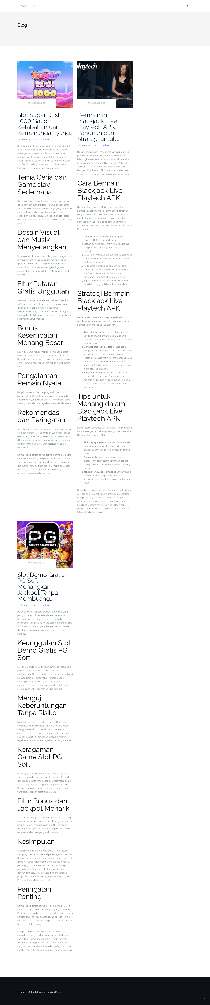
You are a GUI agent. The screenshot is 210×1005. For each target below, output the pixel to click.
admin (46, 139)
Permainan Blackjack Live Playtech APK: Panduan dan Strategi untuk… (98, 126)
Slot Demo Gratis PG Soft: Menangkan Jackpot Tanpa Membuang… (41, 586)
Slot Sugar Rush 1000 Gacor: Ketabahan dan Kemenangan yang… (45, 123)
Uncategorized (36, 103)
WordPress (55, 992)
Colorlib (32, 992)
